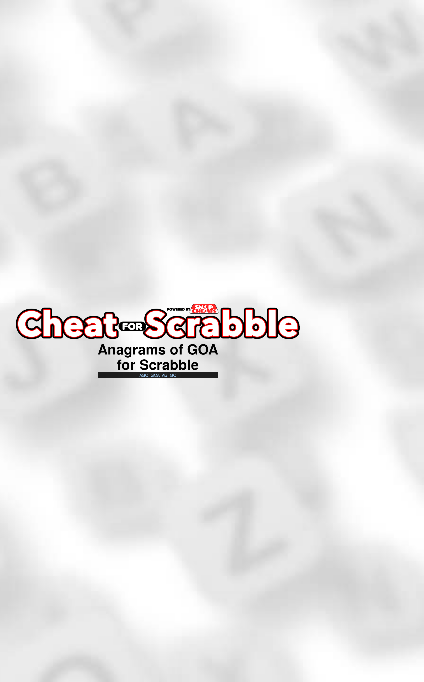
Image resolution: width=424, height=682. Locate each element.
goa (155, 375)
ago (143, 375)
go (173, 375)
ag (165, 375)
